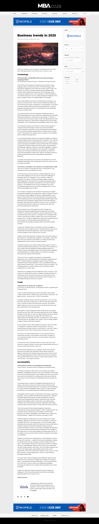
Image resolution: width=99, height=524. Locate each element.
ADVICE (65, 13)
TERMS (54, 515)
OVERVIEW (24, 13)
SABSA (77, 79)
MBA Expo (68, 79)
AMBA (77, 81)
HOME (14, 13)
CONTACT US (64, 515)
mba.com (68, 83)
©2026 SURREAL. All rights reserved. (49, 520)
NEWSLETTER (44, 515)
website (34, 490)
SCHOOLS (54, 13)
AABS (67, 81)
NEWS (84, 13)
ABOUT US (34, 515)
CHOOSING (34, 13)
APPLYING (44, 13)
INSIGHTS (74, 13)
